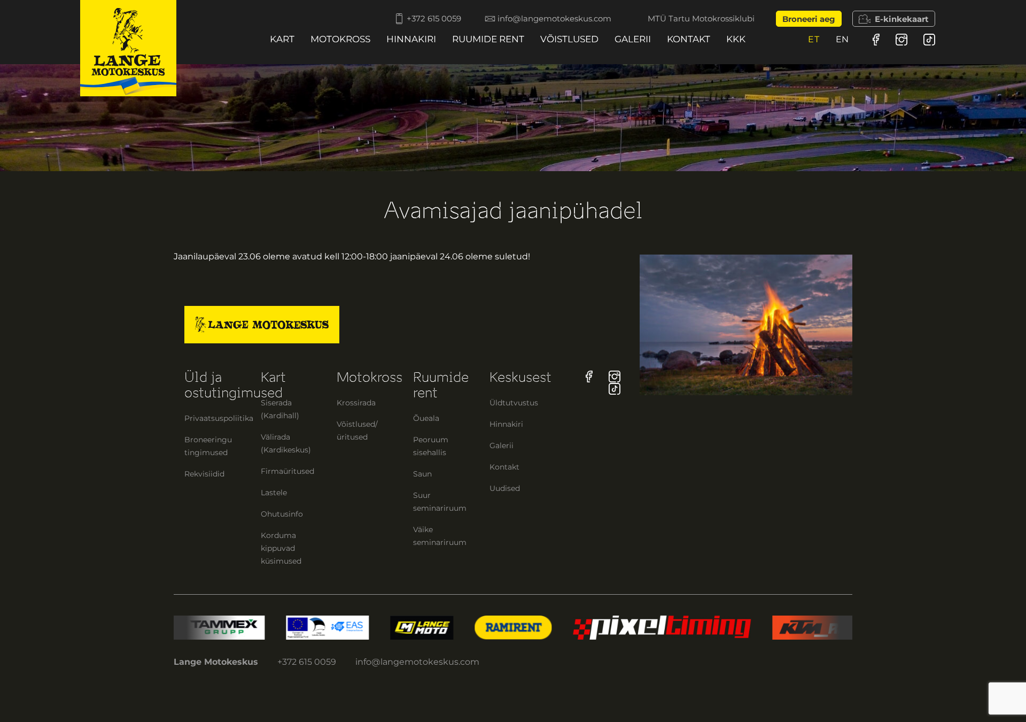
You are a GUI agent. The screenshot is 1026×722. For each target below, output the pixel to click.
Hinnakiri (411, 39)
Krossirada (356, 403)
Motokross (340, 39)
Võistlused (569, 39)
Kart (282, 39)
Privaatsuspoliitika (218, 418)
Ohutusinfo (282, 514)
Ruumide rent (488, 39)
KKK (735, 39)
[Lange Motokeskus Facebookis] (876, 39)
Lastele (274, 492)
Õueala (426, 418)
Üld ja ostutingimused (233, 385)
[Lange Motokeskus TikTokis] (929, 39)
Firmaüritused (287, 471)
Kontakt (688, 39)
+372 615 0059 (434, 19)
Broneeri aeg (808, 19)
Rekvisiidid (204, 474)
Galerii (633, 39)
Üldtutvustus (513, 403)
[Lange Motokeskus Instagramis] (901, 39)
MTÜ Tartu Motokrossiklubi (701, 19)
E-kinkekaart (902, 19)
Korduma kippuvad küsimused (281, 548)
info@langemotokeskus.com (554, 19)
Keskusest (520, 377)
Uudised (504, 488)
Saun (422, 474)
